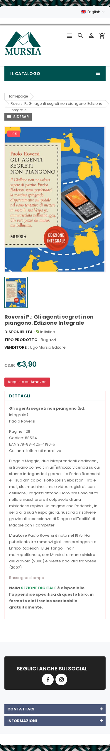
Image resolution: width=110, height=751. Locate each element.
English (94, 11)
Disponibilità (18, 332)
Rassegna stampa (26, 577)
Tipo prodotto (21, 340)
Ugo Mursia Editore (48, 347)
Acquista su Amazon (27, 382)
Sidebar (20, 116)
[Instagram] (61, 679)
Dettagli (19, 396)
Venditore (15, 347)
